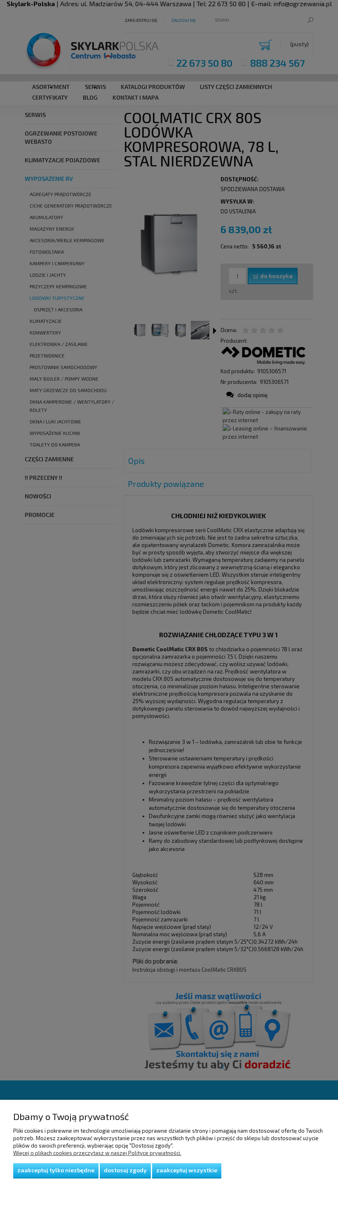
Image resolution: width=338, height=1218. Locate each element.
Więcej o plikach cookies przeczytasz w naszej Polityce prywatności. (97, 1153)
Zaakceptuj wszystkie (186, 1170)
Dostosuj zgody (125, 1170)
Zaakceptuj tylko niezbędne (55, 1170)
